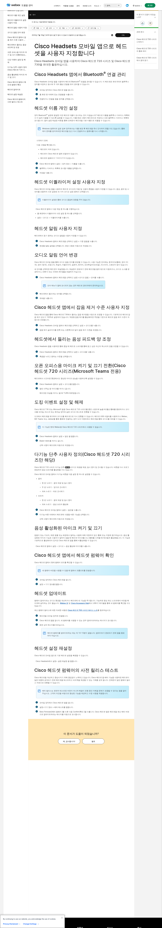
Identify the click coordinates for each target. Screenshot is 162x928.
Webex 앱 (64, 603)
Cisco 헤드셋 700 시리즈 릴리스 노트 (83, 610)
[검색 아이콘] (105, 5)
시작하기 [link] (57, 6)
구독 (123, 35)
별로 (93, 741)
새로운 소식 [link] (87, 6)
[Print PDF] (112, 35)
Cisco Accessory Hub (80, 603)
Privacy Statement (10, 924)
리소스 (96, 6)
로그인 (150, 5)
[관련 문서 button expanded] (155, 32)
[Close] (62, 918)
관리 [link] (78, 6)
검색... (109, 5)
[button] (127, 5)
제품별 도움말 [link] (68, 6)
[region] (32, 921)
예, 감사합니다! (69, 741)
